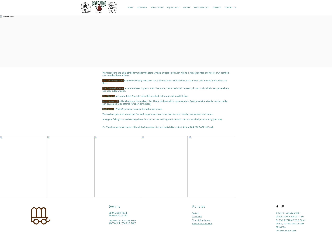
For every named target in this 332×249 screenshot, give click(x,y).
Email (210, 127)
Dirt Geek (292, 231)
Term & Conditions (201, 220)
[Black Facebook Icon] (277, 206)
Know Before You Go (202, 224)
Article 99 (197, 217)
